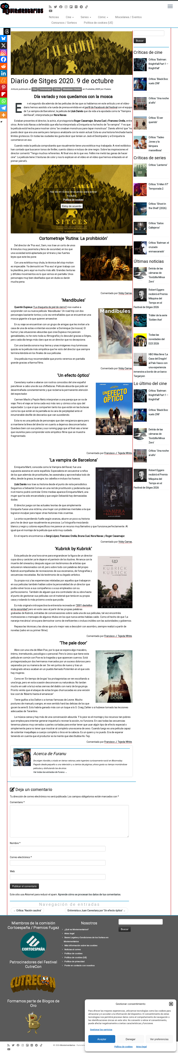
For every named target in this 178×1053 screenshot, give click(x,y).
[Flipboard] (3, 94)
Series (85, 17)
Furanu (107, 89)
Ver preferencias (159, 1039)
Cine (69, 17)
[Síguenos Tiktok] (87, 7)
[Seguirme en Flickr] (77, 7)
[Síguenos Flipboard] (72, 7)
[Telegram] (3, 108)
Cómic (102, 17)
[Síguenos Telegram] (82, 7)
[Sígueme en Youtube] (52, 11)
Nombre (15, 843)
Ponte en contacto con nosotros (79, 965)
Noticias (54, 17)
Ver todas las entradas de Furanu (50, 772)
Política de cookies (123, 1047)
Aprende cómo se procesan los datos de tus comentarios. (89, 894)
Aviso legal (141, 1047)
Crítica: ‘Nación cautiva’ (27, 910)
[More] (3, 115)
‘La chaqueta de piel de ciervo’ (50, 307)
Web (12, 871)
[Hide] (1, 121)
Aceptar (101, 1039)
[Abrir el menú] (170, 6)
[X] (3, 45)
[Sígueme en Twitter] (56, 7)
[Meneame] (3, 80)
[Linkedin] (3, 73)
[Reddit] (3, 66)
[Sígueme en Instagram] (67, 7)
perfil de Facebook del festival (101, 107)
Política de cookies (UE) (98, 22)
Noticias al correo (72, 949)
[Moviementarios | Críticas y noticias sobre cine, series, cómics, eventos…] (21, 9)
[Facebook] (3, 59)
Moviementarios (67, 1045)
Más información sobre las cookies (80, 945)
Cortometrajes (45, 89)
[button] (171, 1004)
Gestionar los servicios (101, 1029)
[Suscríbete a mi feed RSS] (51, 7)
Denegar (130, 1039)
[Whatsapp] (3, 101)
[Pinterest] (3, 87)
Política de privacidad (74, 961)
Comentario (17, 802)
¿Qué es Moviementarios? (76, 929)
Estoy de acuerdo (71, 206)
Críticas (57, 89)
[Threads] (6, 31)
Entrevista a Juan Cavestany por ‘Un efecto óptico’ (97, 910)
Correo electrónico (21, 857)
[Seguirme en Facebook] (62, 7)
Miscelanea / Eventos (128, 17)
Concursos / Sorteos (64, 22)
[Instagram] (3, 52)
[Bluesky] (3, 38)
